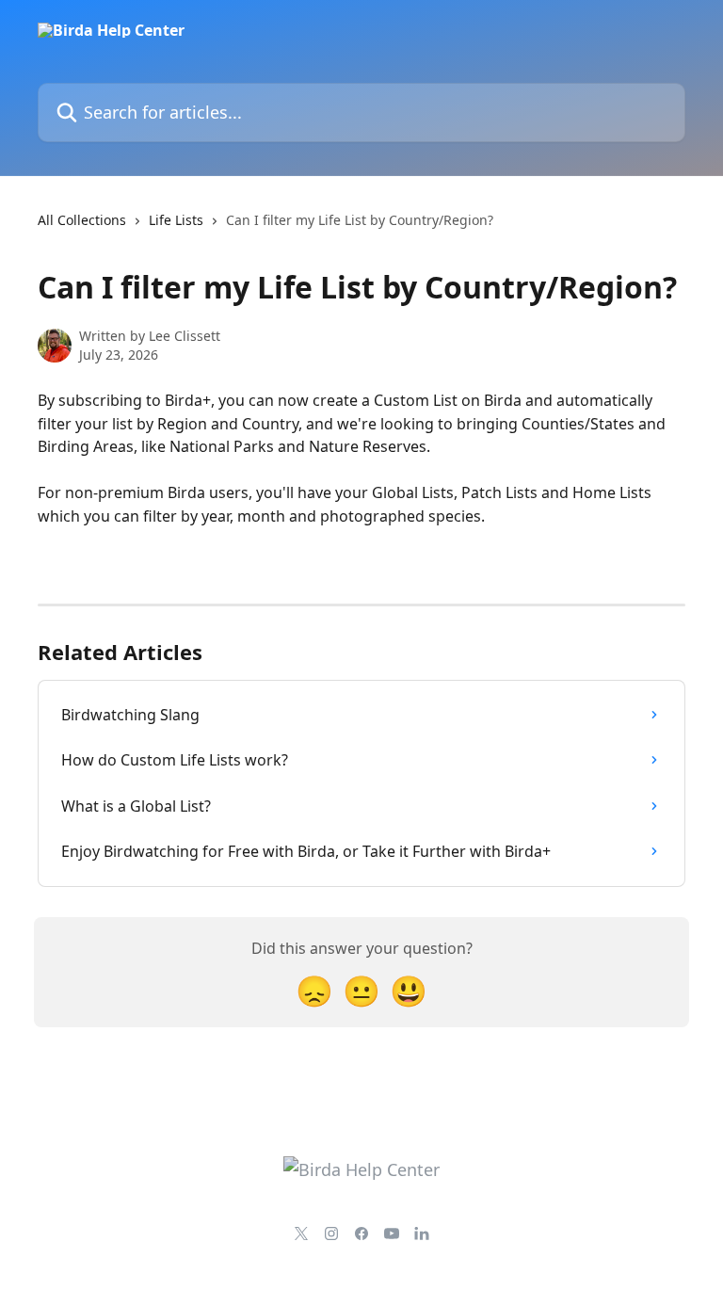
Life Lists (176, 220)
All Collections (82, 220)
